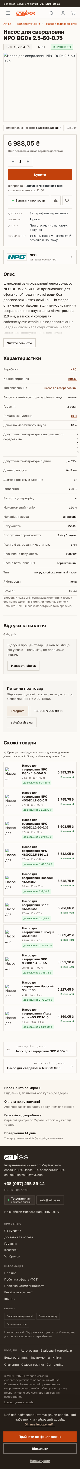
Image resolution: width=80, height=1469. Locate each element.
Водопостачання (16, 1357)
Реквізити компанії (18, 1292)
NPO (73, 369)
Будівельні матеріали (56, 1350)
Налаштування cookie (18, 1402)
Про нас (10, 1273)
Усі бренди (12, 1256)
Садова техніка (32, 1364)
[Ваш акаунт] (63, 13)
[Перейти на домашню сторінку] (30, 13)
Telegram (17, 711)
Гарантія (10, 1243)
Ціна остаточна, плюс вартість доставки (35, 151)
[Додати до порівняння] (56, 200)
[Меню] (8, 13)
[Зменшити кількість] (13, 161)
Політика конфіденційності (24, 1286)
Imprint (9, 1298)
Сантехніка (55, 1364)
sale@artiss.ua (22, 722)
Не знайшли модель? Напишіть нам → (32, 1211)
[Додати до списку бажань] (67, 200)
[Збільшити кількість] (28, 161)
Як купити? (12, 1230)
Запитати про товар (30, 200)
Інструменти (40, 1357)
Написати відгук (23, 665)
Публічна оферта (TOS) (21, 1279)
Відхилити (40, 1448)
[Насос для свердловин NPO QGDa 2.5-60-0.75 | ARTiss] (40, 87)
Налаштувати (40, 1460)
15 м (74, 415)
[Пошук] (51, 13)
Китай (72, 378)
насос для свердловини (60, 388)
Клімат (57, 1357)
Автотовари (29, 1350)
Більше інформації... (40, 1424)
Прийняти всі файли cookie (40, 1436)
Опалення (11, 1364)
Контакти (11, 1250)
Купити (40, 174)
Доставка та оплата (18, 1237)
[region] (40, 87)
